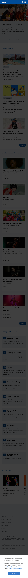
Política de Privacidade (15, 568)
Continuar (14, 573)
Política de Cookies (10, 567)
